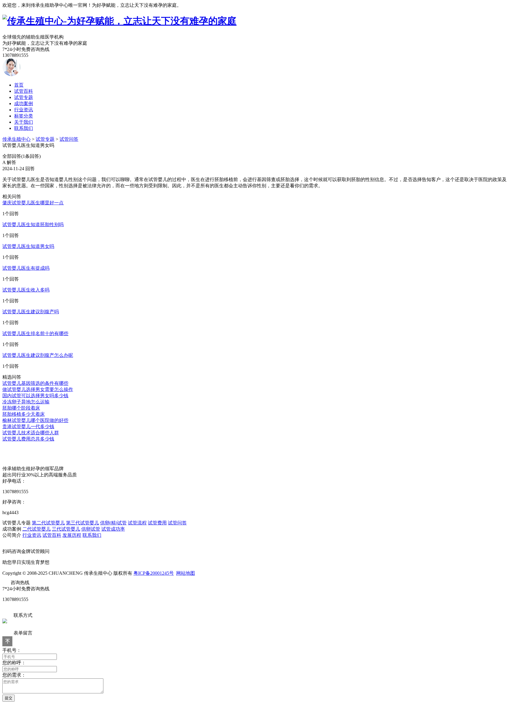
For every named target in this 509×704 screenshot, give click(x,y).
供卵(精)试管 (113, 522)
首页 (19, 84)
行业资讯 (23, 109)
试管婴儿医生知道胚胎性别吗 (33, 224)
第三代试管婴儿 (82, 522)
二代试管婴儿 (36, 528)
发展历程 (71, 535)
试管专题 (23, 97)
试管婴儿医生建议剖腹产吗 (30, 311)
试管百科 (23, 91)
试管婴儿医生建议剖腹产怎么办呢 (37, 355)
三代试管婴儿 (66, 528)
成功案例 (23, 103)
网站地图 (185, 573)
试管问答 (69, 139)
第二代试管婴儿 (48, 522)
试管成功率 (113, 528)
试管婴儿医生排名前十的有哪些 (35, 333)
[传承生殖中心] (119, 21)
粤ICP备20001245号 (153, 573)
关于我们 (23, 122)
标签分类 (23, 115)
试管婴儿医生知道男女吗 (28, 246)
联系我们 (23, 128)
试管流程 (137, 522)
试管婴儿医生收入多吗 (25, 289)
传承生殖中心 (16, 139)
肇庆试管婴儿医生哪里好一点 (33, 202)
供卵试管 (90, 528)
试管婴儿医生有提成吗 (25, 268)
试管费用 (157, 522)
